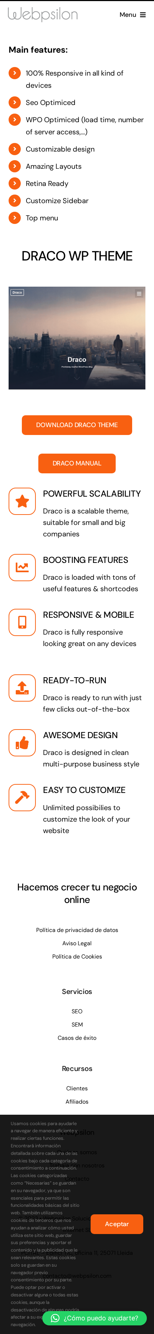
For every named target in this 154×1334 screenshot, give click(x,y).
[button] (94, 1318)
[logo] (48, 10)
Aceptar (117, 1224)
